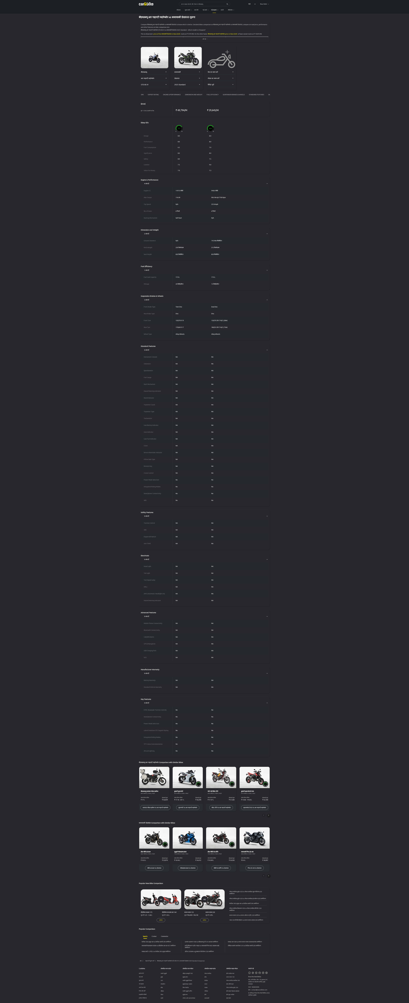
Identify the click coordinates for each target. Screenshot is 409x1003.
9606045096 (255, 987)
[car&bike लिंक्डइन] (263, 973)
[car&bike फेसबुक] (260, 973)
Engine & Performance (172, 94)
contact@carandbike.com (259, 990)
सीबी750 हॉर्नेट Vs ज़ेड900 (221, 868)
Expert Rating (153, 94)
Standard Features (256, 94)
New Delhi (263, 4)
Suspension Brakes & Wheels (234, 94)
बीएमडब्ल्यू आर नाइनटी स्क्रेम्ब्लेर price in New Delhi (222, 34)
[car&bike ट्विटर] (253, 973)
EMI (142, 94)
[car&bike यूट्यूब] (249, 973)
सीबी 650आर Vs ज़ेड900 (154, 868)
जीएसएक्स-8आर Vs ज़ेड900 (187, 868)
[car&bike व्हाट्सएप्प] (266, 973)
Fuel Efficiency (213, 94)
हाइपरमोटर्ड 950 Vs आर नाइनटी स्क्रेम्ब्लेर (254, 807)
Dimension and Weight (193, 94)
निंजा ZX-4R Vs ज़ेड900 (254, 868)
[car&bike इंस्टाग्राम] (256, 973)
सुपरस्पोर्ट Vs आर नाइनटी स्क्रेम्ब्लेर (187, 807)
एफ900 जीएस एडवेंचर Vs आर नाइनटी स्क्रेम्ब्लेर (155, 807)
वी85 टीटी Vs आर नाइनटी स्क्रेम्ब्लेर (221, 807)
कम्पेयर (161, 920)
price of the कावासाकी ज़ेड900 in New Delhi (166, 34)
